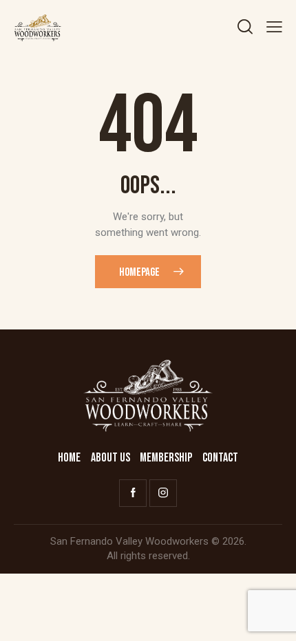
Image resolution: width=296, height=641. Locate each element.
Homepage (139, 272)
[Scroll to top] (273, 618)
